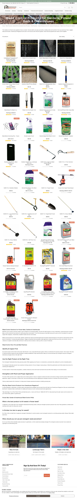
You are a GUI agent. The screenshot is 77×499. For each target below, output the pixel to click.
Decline (62, 496)
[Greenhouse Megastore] (10, 7)
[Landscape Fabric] (38, 441)
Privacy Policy (52, 492)
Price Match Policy (61, 473)
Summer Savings (8, 13)
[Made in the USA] (63, 441)
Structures (7, 10)
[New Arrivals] (14, 441)
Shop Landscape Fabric (38, 454)
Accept (38, 496)
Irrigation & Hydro (59, 10)
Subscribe (46, 475)
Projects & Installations (19, 13)
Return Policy (60, 477)
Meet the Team (60, 471)
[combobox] (42, 7)
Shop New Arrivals (14, 454)
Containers (26, 10)
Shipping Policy (61, 475)
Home (3, 25)
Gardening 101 (47, 13)
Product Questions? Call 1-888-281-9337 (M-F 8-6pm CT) (14, 3)
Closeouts (62, 13)
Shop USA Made (63, 454)
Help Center (60, 467)
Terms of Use (60, 482)
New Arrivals (69, 13)
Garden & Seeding (49, 10)
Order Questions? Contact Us (32, 3)
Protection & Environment (37, 10)
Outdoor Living (68, 10)
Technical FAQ (5, 485)
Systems (14, 10)
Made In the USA (55, 13)
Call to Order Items (6, 479)
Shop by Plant (39, 13)
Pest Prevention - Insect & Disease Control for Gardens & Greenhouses (45, 25)
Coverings (20, 10)
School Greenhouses (30, 13)
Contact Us (60, 469)
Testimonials (4, 481)
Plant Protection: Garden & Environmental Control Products (18, 25)
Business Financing (6, 483)
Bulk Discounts (5, 472)
